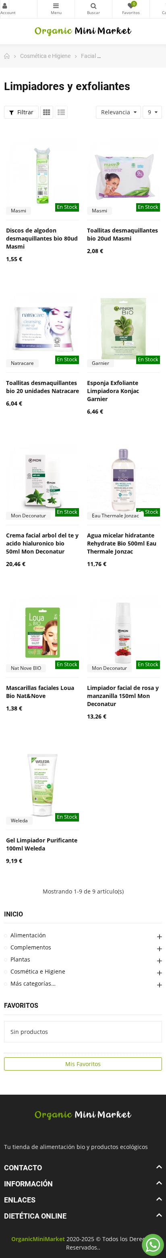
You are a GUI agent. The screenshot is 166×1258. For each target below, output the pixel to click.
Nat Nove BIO (26, 668)
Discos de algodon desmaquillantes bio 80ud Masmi (42, 238)
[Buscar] (93, 9)
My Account (4, 9)
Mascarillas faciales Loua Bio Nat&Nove (40, 692)
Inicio (13, 914)
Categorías (56, 9)
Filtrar (24, 112)
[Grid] (46, 112)
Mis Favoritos (83, 1064)
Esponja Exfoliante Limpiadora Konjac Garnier (113, 391)
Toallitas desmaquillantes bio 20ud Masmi (122, 234)
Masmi (18, 210)
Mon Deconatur (28, 515)
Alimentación (28, 935)
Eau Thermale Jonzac (115, 515)
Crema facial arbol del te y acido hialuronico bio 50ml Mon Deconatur (42, 543)
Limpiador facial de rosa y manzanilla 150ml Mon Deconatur (123, 696)
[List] (61, 112)
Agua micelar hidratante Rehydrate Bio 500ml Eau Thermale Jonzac (121, 543)
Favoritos (21, 1005)
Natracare (22, 363)
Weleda (19, 820)
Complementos (30, 947)
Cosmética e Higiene (37, 971)
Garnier (100, 363)
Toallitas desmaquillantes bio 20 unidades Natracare (42, 387)
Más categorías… (33, 983)
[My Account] (18, 9)
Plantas (20, 959)
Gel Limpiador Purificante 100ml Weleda (41, 844)
